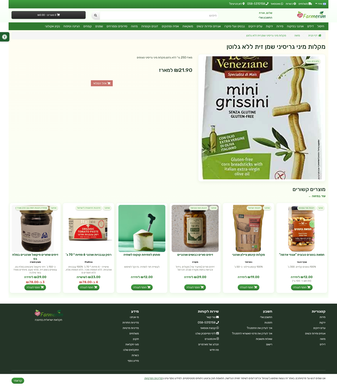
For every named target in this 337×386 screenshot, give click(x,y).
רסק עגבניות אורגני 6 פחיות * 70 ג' (88, 254)
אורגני (267, 208)
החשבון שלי (265, 17)
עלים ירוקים (255, 26)
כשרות (135, 355)
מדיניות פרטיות (131, 328)
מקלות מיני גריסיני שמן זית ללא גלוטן (266, 35)
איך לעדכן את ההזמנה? (259, 328)
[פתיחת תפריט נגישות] (4, 36)
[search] (95, 15)
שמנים (99, 26)
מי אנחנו (134, 317)
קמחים (87, 26)
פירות (279, 26)
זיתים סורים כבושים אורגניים (195, 254)
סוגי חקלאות (132, 344)
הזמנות (268, 322)
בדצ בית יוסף (313, 61)
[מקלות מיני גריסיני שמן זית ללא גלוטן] (261, 117)
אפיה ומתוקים (170, 26)
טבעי (320, 208)
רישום (269, 344)
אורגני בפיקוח (295, 26)
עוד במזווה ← (316, 196)
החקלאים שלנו (131, 350)
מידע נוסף (133, 360)
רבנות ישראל (254, 208)
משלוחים (134, 333)
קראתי (18, 380)
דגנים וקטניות (149, 26)
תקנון (136, 339)
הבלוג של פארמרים (208, 344)
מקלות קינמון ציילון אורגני (248, 254)
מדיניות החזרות (130, 322)
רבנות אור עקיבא (306, 208)
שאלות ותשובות (264, 339)
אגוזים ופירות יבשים (209, 26)
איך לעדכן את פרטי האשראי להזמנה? (252, 333)
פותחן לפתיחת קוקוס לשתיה (141, 254)
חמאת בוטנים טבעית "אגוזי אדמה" (301, 254)
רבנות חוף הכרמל (199, 208)
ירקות (269, 26)
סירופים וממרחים (116, 26)
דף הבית (312, 35)
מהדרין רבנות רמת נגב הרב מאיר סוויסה (31, 208)
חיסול (320, 26)
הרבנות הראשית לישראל (88, 208)
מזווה (134, 26)
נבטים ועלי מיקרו (234, 26)
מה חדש (214, 350)
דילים (310, 26)
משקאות (187, 26)
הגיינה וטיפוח (71, 26)
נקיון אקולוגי (52, 26)
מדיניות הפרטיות (153, 378)
